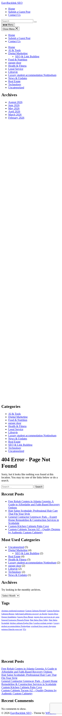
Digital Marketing (18, 53)
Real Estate (14, 81)
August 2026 (15, 102)
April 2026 (14, 111)
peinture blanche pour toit (11, 629)
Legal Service (15, 68)
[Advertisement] (31, 261)
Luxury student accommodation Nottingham (32, 75)
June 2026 (13, 105)
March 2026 (15, 114)
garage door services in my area (46, 617)
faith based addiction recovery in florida (31, 614)
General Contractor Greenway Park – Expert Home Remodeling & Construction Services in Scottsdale (33, 520)
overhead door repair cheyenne (43, 626)
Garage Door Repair (25, 617)
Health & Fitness (17, 65)
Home (11, 35)
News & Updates (17, 78)
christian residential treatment (13, 611)
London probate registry (43, 623)
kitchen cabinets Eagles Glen (21, 623)
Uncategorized (16, 87)
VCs (24, 629)
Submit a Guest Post (19, 38)
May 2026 (13, 108)
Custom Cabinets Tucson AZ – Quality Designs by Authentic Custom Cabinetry (34, 531)
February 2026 (16, 117)
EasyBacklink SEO (12, 2)
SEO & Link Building (27, 56)
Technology (14, 84)
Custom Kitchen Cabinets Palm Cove (28, 526)
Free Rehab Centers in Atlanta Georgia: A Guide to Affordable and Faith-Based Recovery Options (34, 504)
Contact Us (14, 41)
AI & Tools (14, 50)
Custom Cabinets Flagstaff (35, 611)
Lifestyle (13, 72)
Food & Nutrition (17, 59)
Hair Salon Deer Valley (39, 620)
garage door (14, 62)
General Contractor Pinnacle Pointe (15, 620)
